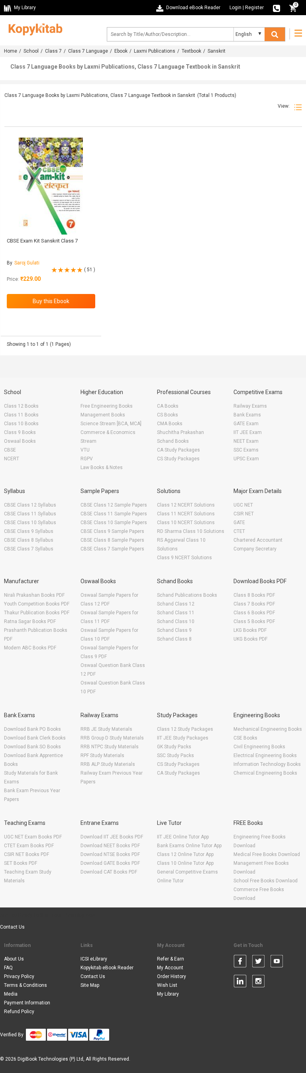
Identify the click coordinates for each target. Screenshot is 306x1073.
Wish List (167, 985)
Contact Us (12, 927)
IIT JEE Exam (247, 432)
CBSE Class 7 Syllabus (28, 549)
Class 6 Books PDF (254, 612)
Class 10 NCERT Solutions (186, 522)
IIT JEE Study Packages (182, 738)
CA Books (167, 406)
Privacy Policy (19, 976)
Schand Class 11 (175, 612)
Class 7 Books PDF (254, 604)
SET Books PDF (20, 863)
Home (10, 51)
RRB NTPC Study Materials (109, 747)
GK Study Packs (174, 747)
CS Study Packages (178, 459)
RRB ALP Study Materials (107, 764)
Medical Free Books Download (266, 854)
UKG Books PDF (250, 639)
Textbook (191, 51)
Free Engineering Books (106, 406)
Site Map (89, 985)
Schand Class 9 (174, 630)
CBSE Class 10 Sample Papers (113, 522)
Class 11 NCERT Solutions (186, 514)
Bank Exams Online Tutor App (189, 845)
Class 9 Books (20, 432)
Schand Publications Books (187, 595)
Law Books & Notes (101, 467)
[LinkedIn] (240, 982)
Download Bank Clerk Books (35, 738)
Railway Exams (250, 406)
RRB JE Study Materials (106, 729)
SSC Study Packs (175, 755)
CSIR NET (243, 514)
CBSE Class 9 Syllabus (28, 531)
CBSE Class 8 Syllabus (28, 540)
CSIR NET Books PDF (26, 854)
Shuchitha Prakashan (180, 432)
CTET (239, 531)
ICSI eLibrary (93, 959)
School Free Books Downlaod (265, 881)
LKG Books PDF (250, 630)
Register (254, 7)
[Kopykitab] (33, 28)
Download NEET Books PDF (110, 845)
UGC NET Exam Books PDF (33, 837)
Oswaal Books (20, 441)
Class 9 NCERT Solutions (184, 557)
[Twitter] (258, 962)
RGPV (86, 459)
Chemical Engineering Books (265, 773)
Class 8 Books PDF (254, 595)
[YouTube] (276, 962)
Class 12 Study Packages (185, 729)
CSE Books (245, 738)
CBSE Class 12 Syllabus (30, 505)
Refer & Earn (170, 959)
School (31, 51)
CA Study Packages (178, 450)
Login (235, 7)
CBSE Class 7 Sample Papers (112, 549)
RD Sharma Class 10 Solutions (190, 531)
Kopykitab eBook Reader (106, 967)
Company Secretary (255, 549)
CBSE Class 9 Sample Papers (112, 531)
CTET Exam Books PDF (29, 845)
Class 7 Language (88, 51)
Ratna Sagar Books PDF (30, 621)
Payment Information (27, 1003)
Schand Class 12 (175, 604)
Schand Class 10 (175, 621)
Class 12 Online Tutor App (185, 854)
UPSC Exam (246, 459)
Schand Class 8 (174, 639)
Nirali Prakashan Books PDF (34, 595)
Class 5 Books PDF (254, 621)
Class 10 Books (21, 423)
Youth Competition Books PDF (36, 604)
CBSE (10, 450)
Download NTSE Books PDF (110, 854)
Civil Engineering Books (259, 747)
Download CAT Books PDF (108, 872)
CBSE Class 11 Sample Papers (113, 514)
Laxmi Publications (154, 51)
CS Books (167, 415)
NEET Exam (246, 441)
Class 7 (53, 51)
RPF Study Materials (102, 755)
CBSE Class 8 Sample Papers (112, 540)
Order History (171, 976)
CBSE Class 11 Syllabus (30, 514)
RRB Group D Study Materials (112, 738)
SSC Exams (246, 450)
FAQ (8, 967)
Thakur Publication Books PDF (36, 612)
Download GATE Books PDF (110, 863)
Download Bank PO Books (32, 729)
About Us (14, 959)
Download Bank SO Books (32, 747)
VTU (85, 450)
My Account (170, 967)
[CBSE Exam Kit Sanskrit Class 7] (51, 186)
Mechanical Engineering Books (267, 729)
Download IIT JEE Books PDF (111, 837)
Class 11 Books (21, 415)
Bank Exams (247, 415)
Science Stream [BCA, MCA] (110, 423)
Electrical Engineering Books (265, 755)
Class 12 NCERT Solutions (186, 505)
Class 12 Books (21, 406)
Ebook (121, 51)
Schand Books (173, 441)
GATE (239, 522)
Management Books (102, 415)
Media (11, 994)
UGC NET (243, 505)
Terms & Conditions (25, 985)
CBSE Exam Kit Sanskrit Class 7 (42, 241)
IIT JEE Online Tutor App (183, 837)
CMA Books (169, 423)
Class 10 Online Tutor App (185, 863)
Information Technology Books (267, 764)
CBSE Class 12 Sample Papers (113, 505)
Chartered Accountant (257, 540)
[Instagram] (258, 982)
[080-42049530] (276, 7)
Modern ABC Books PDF (30, 648)
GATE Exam (246, 423)
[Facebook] (240, 962)
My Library (168, 994)
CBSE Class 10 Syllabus (30, 522)
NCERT (11, 459)
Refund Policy (19, 1011)
